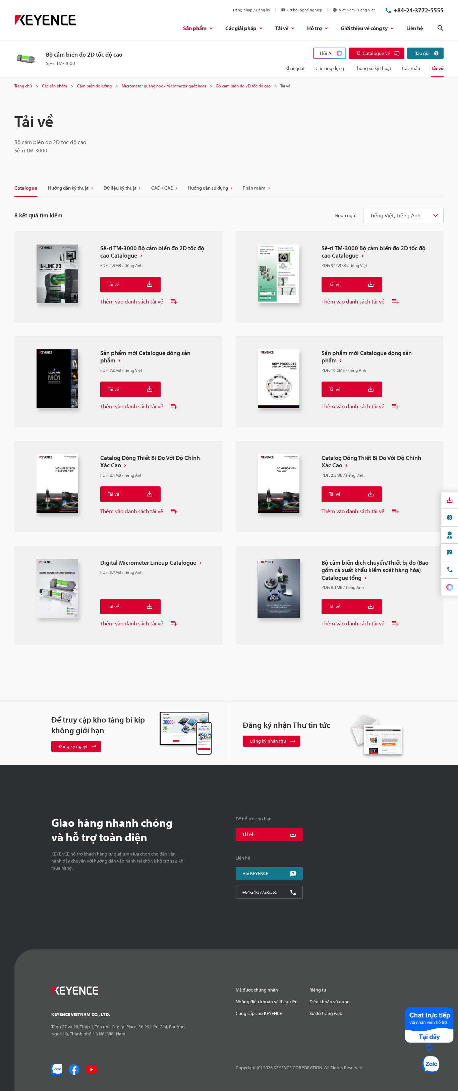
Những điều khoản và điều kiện (267, 1002)
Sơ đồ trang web (325, 1013)
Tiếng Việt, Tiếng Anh (395, 215)
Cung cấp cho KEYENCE (259, 1013)
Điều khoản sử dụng (329, 1002)
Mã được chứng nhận (257, 990)
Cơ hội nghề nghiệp (304, 9)
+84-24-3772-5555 (419, 10)
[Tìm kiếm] (441, 28)
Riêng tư (317, 990)
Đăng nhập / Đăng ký (251, 9)
